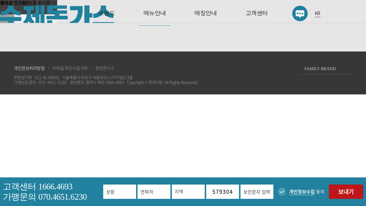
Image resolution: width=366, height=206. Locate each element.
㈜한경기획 (23, 77)
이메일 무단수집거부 (70, 68)
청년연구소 (105, 68)
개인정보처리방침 (29, 68)
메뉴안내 (155, 13)
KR (317, 13)
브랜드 (106, 13)
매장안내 (205, 13)
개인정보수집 (302, 191)
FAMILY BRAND (320, 68)
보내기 (346, 191)
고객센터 (257, 13)
